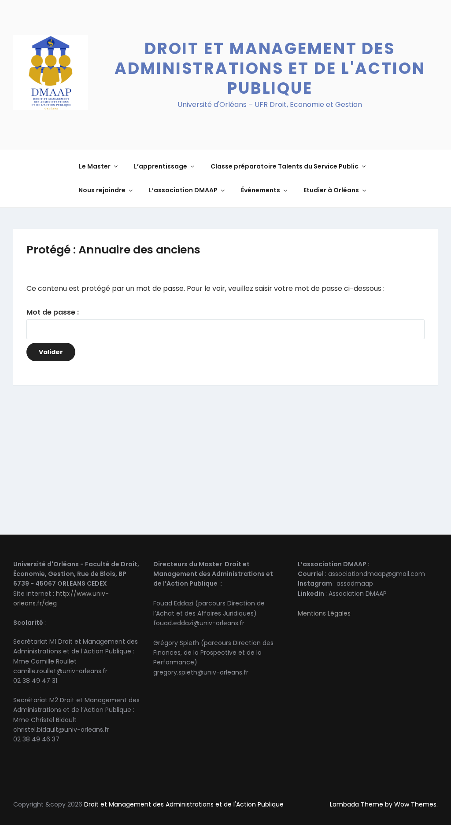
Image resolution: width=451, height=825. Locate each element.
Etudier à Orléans (331, 190)
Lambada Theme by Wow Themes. (384, 804)
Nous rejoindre (102, 190)
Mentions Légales (324, 613)
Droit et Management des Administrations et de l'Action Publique (270, 68)
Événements (260, 190)
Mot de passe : (52, 312)
